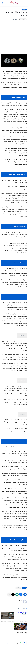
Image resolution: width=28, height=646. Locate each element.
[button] (20, 594)
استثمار (24, 9)
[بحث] (2, 3)
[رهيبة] (14, 3)
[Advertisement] (14, 40)
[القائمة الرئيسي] (26, 3)
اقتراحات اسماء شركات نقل (7, 621)
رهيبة (7, 643)
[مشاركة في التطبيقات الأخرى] (9, 594)
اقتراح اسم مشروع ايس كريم (21, 633)
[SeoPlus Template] (21, 643)
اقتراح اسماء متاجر (22, 621)
